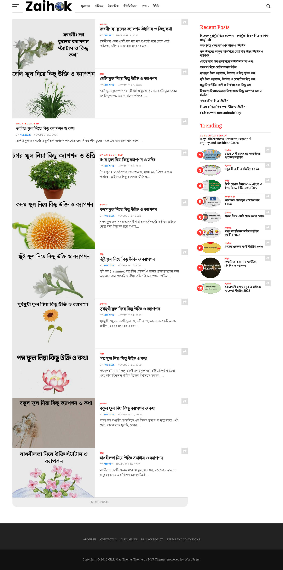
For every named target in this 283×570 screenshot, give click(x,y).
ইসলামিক (113, 6)
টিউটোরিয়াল (130, 6)
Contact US (108, 539)
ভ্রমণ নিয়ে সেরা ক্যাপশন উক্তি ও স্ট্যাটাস (222, 45)
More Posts (100, 502)
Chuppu (108, 35)
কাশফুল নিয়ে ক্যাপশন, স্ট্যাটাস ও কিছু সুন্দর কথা (227, 73)
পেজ (144, 6)
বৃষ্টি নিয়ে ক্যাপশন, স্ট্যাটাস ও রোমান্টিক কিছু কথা (227, 79)
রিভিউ (156, 6)
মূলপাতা (85, 6)
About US (89, 539)
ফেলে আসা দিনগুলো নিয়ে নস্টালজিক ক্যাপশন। (227, 61)
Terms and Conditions (183, 539)
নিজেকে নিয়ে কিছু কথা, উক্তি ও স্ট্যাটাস (222, 107)
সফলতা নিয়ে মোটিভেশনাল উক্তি (218, 67)
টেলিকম (99, 6)
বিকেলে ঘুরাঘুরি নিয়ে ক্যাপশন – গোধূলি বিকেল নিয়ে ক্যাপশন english (234, 37)
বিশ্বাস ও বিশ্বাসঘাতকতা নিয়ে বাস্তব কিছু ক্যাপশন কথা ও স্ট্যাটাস (231, 93)
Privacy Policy (152, 539)
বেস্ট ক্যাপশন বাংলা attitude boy (220, 113)
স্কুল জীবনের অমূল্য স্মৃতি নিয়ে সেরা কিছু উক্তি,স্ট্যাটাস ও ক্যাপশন (231, 53)
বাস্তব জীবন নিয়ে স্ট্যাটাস (214, 101)
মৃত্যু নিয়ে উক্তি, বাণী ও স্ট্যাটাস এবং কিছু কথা (225, 85)
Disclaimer (129, 539)
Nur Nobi (109, 85)
